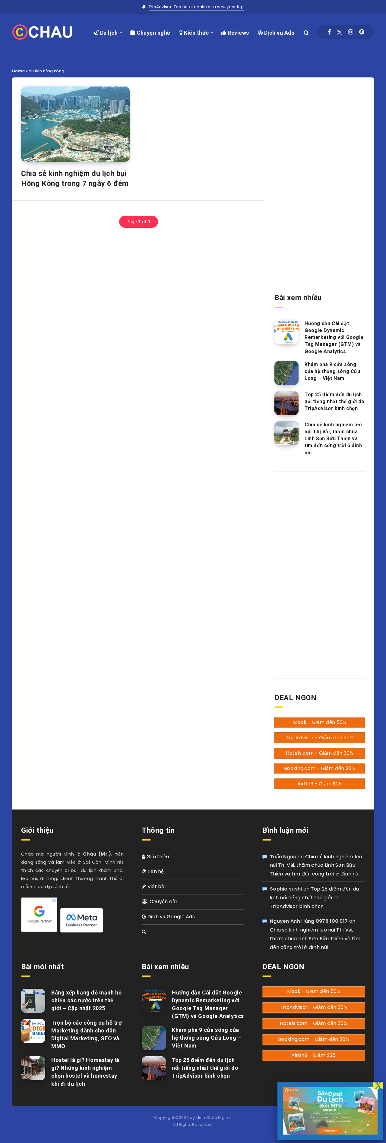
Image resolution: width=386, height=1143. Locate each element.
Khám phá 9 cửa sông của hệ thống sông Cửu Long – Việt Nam (332, 371)
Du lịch (108, 33)
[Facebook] (329, 32)
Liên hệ (155, 871)
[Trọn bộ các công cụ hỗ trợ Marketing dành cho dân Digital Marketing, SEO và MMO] (33, 1031)
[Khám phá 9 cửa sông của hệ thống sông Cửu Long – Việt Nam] (286, 373)
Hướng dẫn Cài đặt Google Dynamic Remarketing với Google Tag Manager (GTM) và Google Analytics (334, 337)
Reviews (237, 33)
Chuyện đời (162, 901)
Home (18, 71)
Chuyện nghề (152, 33)
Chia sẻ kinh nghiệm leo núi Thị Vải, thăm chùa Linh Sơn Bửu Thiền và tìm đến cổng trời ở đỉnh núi (333, 439)
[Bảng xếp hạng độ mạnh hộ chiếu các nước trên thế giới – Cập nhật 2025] (33, 1001)
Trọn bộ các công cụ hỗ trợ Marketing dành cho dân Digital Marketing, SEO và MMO (86, 1034)
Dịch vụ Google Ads (170, 916)
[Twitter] (339, 32)
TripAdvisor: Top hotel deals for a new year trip (196, 7)
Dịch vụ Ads (278, 33)
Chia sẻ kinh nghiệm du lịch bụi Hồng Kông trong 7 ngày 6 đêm (74, 178)
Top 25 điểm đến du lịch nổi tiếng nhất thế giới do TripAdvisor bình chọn (335, 401)
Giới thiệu (157, 856)
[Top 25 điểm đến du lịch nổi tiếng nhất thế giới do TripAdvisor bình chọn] (286, 403)
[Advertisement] (319, 172)
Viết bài (156, 886)
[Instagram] (350, 32)
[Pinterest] (361, 32)
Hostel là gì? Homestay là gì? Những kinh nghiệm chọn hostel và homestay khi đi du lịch (85, 1072)
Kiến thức (196, 33)
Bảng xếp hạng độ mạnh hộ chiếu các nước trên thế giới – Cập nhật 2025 (86, 1000)
